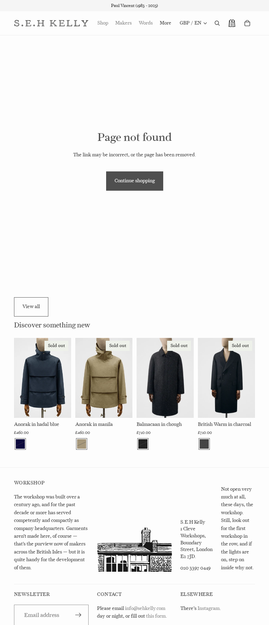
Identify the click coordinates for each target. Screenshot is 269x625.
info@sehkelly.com (145, 608)
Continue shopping (135, 181)
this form (156, 616)
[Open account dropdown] (232, 23)
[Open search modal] (217, 23)
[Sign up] (78, 615)
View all (31, 307)
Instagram (209, 608)
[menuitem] (165, 23)
